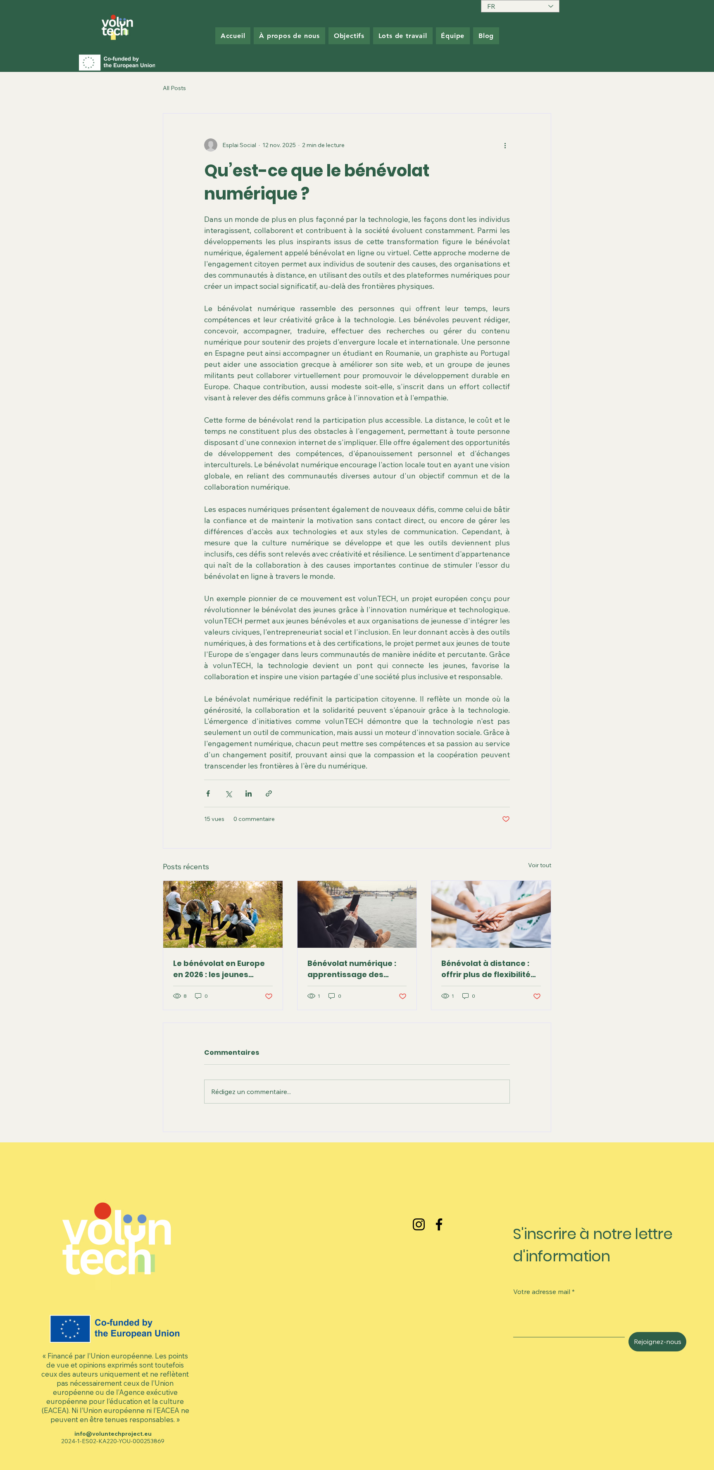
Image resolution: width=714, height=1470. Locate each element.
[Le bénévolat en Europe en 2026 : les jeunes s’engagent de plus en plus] (223, 914)
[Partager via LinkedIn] (248, 793)
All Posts (174, 88)
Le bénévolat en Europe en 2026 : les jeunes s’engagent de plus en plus (219, 969)
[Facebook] (439, 1224)
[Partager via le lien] (269, 793)
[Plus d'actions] (505, 145)
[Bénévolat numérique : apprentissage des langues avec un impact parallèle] (357, 914)
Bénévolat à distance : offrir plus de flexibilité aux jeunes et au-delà (486, 969)
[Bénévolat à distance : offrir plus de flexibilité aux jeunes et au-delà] (491, 914)
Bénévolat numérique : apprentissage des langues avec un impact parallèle (355, 969)
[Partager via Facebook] (208, 793)
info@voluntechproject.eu (113, 1433)
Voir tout (539, 865)
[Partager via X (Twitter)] (228, 793)
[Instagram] (419, 1224)
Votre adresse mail (541, 1291)
